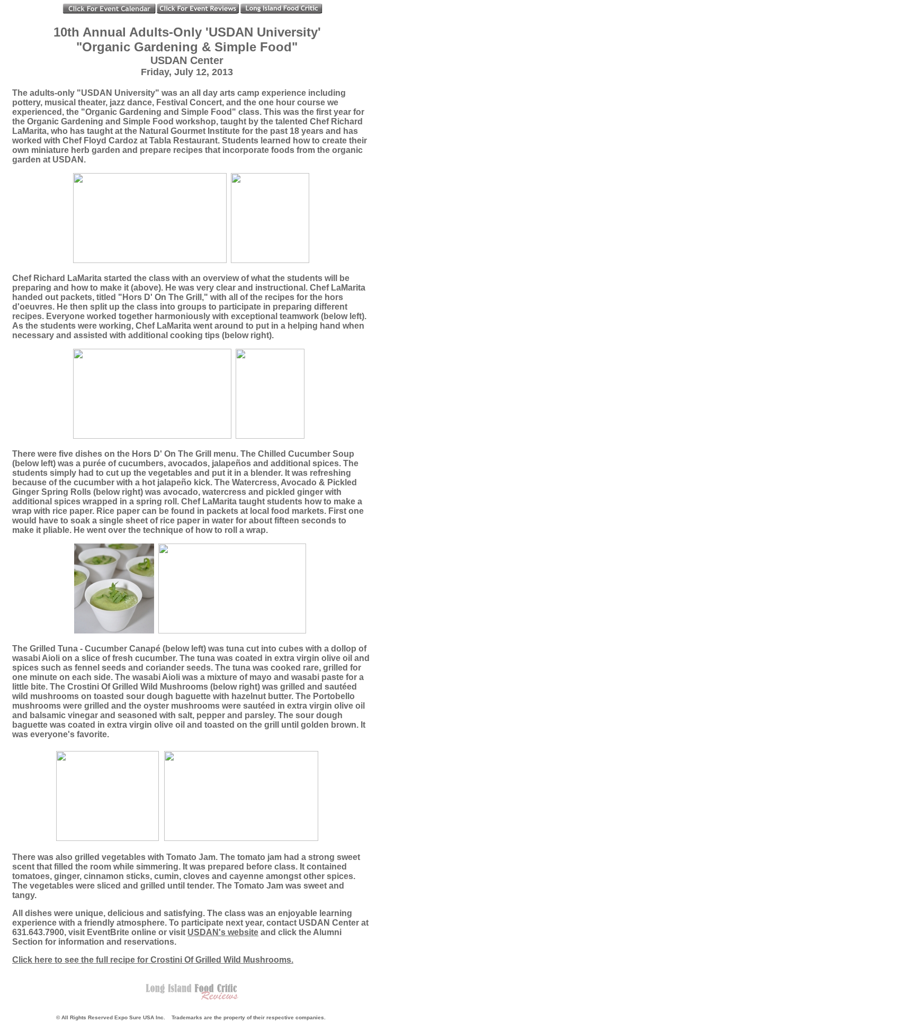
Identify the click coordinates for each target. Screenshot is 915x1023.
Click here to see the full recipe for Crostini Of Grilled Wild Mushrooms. (152, 959)
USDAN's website (222, 932)
